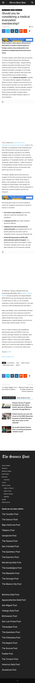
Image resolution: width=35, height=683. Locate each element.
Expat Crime (7, 491)
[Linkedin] (16, 31)
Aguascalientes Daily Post (14, 600)
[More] (30, 31)
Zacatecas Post (9, 670)
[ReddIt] (25, 31)
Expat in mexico (11, 7)
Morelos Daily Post (10, 594)
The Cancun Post (10, 519)
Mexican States (6, 471)
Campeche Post (9, 535)
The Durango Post (10, 578)
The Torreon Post (10, 659)
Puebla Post (7, 654)
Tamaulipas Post (9, 627)
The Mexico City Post (11, 584)
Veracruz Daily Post (11, 664)
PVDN (9, 352)
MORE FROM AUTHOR (23, 398)
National (4, 468)
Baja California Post (11, 525)
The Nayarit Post (9, 643)
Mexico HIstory (8, 494)
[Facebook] (4, 31)
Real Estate (5, 474)
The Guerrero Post (10, 557)
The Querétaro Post (11, 552)
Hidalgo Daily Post (10, 611)
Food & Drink (6, 502)
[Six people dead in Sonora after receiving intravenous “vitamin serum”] (6, 429)
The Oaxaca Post (10, 541)
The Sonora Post (9, 648)
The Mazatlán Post (10, 573)
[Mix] (21, 31)
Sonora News (6, 465)
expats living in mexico (8, 365)
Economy (6, 480)
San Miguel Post (9, 605)
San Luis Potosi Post (11, 621)
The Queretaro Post (11, 632)
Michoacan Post (9, 616)
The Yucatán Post (10, 514)
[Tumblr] (12, 31)
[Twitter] (8, 31)
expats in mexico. (25, 363)
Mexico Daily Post (8, 357)
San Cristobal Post (10, 546)
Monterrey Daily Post (11, 562)
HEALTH (18, 365)
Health (12, 10)
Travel (4, 482)
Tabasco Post (8, 530)
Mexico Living (19, 10)
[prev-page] (3, 436)
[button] (3, 2)
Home (3, 7)
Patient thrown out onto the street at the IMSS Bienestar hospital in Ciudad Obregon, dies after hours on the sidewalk (22, 418)
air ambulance (10, 363)
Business (4, 477)
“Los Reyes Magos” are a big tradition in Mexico (9, 388)
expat (17, 363)
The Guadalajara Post (12, 568)
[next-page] (6, 436)
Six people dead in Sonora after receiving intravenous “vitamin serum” (22, 429)
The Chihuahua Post (11, 637)
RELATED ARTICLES (9, 398)
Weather (6, 497)
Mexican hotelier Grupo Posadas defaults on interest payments (26, 389)
